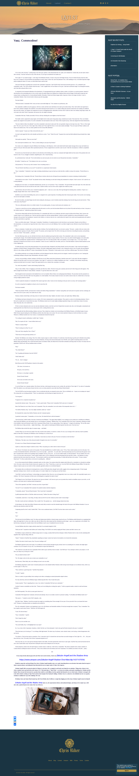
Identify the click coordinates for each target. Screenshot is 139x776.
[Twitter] (52, 720)
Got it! (127, 771)
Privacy (76, 760)
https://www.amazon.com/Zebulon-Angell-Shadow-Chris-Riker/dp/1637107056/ (52, 659)
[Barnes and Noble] (103, 3)
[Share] (52, 724)
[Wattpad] (105, 3)
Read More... (129, 767)
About (50, 760)
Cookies (87, 760)
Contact (60, 760)
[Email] (52, 722)
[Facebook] (101, 3)
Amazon (66, 760)
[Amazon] (107, 3)
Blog (55, 760)
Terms (81, 760)
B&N (71, 760)
